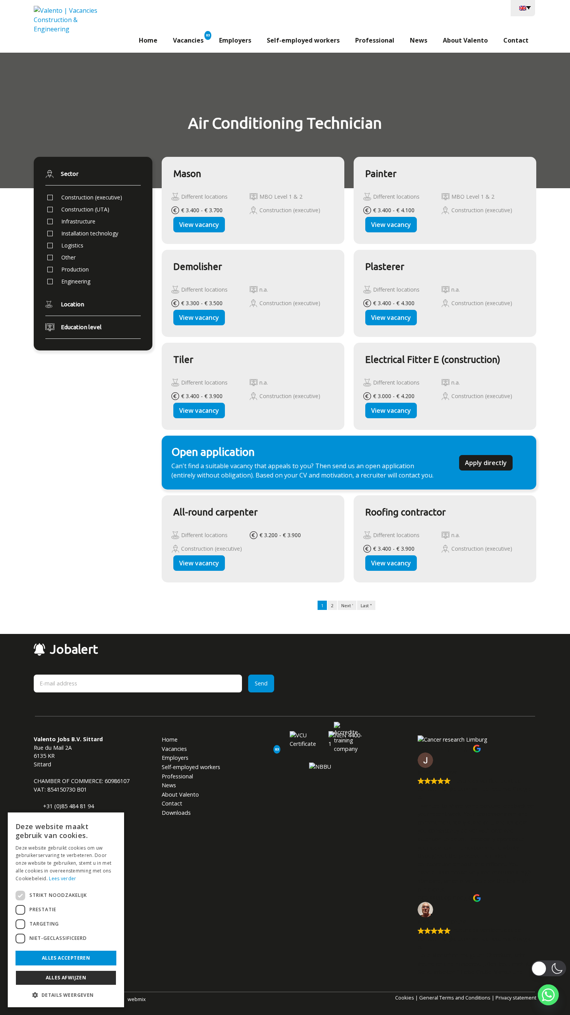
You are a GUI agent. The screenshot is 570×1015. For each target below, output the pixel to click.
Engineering (75, 281)
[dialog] (66, 909)
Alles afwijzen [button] (66, 977)
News (418, 40)
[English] (522, 7)
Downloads (176, 812)
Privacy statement (516, 997)
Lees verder (62, 878)
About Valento (465, 40)
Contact (516, 40)
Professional (374, 40)
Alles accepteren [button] (66, 958)
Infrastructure (78, 221)
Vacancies (188, 40)
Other (68, 257)
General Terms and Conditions (455, 997)
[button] (66, 995)
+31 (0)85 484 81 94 (67, 806)
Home (148, 40)
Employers (235, 40)
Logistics (72, 245)
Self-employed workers (303, 40)
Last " (366, 605)
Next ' (347, 605)
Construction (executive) (91, 197)
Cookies (404, 997)
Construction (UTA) (85, 209)
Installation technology (89, 233)
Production (75, 269)
